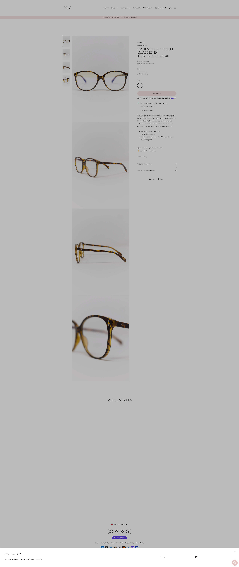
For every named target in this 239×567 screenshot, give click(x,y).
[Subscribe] (195, 557)
